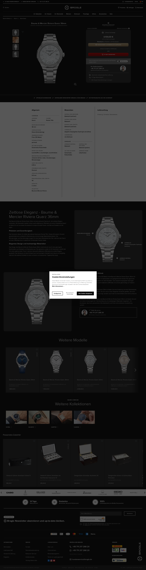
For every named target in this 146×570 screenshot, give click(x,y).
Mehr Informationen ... (58, 286)
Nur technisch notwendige (70, 293)
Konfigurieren (57, 293)
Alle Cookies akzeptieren (85, 293)
